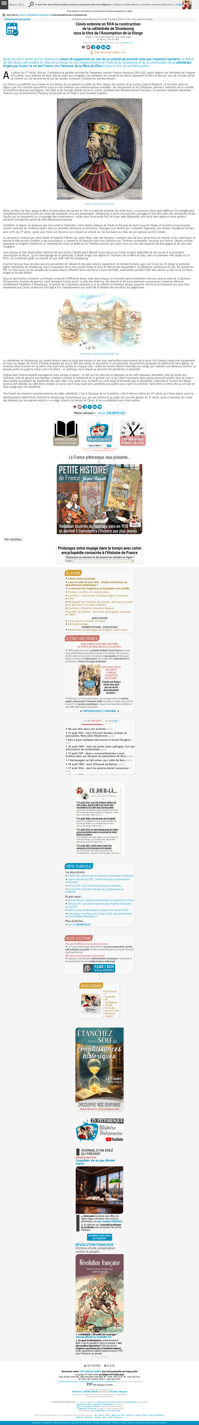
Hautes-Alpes (141, 1415)
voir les (111, 413)
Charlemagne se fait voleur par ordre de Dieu (96, 760)
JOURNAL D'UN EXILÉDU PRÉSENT (99, 1237)
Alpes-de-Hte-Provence (123, 1415)
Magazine (36, 1423)
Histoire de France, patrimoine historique (94, 1404)
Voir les (79, 924)
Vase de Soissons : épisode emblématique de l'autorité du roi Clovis (101, 900)
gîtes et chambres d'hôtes (88, 1406)
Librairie (131, 1423)
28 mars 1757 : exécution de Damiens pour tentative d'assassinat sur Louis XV (98, 905)
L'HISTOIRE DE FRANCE (90, 1371)
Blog (56, 1423)
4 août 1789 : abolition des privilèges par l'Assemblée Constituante (100, 875)
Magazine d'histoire (87, 1408)
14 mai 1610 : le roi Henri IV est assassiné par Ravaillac (94, 885)
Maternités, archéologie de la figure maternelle (97, 630)
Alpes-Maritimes (156, 1415)
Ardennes (89, 1417)
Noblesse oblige (78, 624)
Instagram (111, 1002)
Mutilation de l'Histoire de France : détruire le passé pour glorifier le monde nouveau (99, 603)
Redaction (128, 43)
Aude (111, 1417)
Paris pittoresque (143, 1423)
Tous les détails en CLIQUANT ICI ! (94, 1337)
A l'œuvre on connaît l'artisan (86, 621)
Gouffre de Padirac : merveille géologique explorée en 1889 (98, 613)
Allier (107, 1415)
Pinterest (110, 1013)
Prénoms (155, 1423)
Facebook (110, 991)
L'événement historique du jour (99, 1396)
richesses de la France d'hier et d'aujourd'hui (116, 1402)
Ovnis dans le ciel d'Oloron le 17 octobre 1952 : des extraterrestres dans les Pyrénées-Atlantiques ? (98, 915)
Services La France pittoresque (86, 1394)
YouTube (110, 1008)
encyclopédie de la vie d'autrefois (105, 1410)
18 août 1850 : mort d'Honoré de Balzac (92, 764)
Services (163, 1423)
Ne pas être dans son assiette (87, 729)
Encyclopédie (47, 1423)
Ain (96, 1415)
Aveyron (118, 1417)
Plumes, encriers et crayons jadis (88, 592)
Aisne (101, 1415)
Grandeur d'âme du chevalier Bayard (90, 608)
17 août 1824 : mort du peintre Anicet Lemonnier (98, 768)
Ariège (98, 1417)
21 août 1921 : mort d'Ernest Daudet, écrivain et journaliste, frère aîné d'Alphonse (96, 734)
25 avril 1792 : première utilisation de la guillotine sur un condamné (94, 890)
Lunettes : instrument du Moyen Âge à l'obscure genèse (96, 597)
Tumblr (109, 1016)
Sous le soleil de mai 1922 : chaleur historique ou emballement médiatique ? (97, 881)
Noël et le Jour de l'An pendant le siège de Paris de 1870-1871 (98, 910)
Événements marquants (38, 15)
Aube (104, 1417)
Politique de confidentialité (114, 1394)
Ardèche (79, 1417)
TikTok (108, 1005)
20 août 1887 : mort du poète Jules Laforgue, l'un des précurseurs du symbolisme (100, 748)
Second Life (112, 1010)
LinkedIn (110, 996)
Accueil (22, 15)
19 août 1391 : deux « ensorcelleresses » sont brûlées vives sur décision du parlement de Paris (96, 755)
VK (106, 999)
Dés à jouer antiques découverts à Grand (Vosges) (99, 740)
